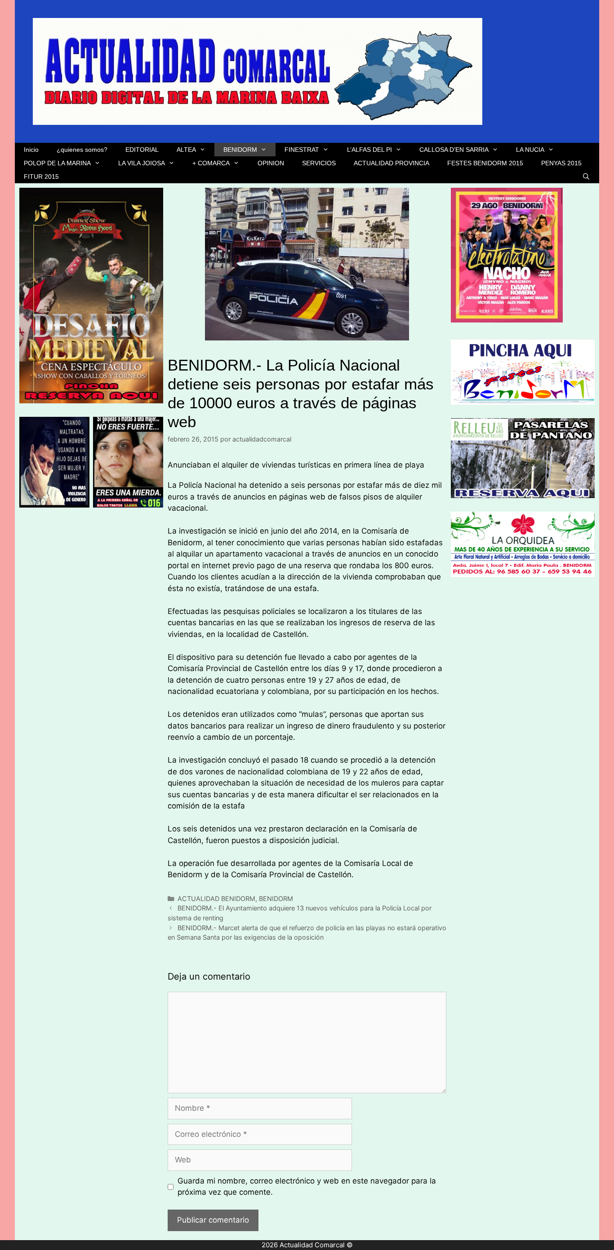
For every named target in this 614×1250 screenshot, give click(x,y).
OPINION (271, 163)
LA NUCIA (530, 149)
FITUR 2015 (41, 176)
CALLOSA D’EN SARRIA (454, 149)
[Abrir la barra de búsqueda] (586, 176)
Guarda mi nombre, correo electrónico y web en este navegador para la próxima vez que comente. (307, 1186)
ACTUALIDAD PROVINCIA (391, 163)
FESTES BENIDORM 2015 (485, 163)
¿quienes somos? (82, 149)
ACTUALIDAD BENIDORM (216, 898)
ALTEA (186, 149)
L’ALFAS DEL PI (369, 149)
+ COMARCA (211, 163)
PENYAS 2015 (561, 163)
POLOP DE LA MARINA (57, 163)
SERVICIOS (319, 163)
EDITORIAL (142, 149)
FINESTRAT (302, 149)
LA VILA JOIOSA (141, 163)
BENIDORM (240, 149)
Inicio (31, 149)
